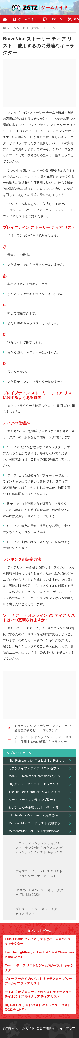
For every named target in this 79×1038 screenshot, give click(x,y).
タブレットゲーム (43, 28)
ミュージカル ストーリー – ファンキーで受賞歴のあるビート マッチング (42, 728)
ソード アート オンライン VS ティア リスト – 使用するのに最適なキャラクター (43, 739)
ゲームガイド (16, 28)
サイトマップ (66, 1028)
